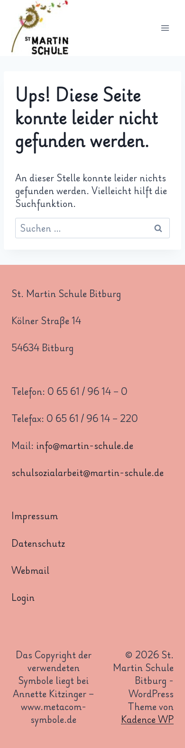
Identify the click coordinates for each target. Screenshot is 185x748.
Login (23, 597)
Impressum (34, 515)
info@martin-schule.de (84, 445)
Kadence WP (147, 719)
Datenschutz (38, 543)
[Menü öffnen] (165, 28)
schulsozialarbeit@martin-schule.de (87, 472)
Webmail (30, 570)
